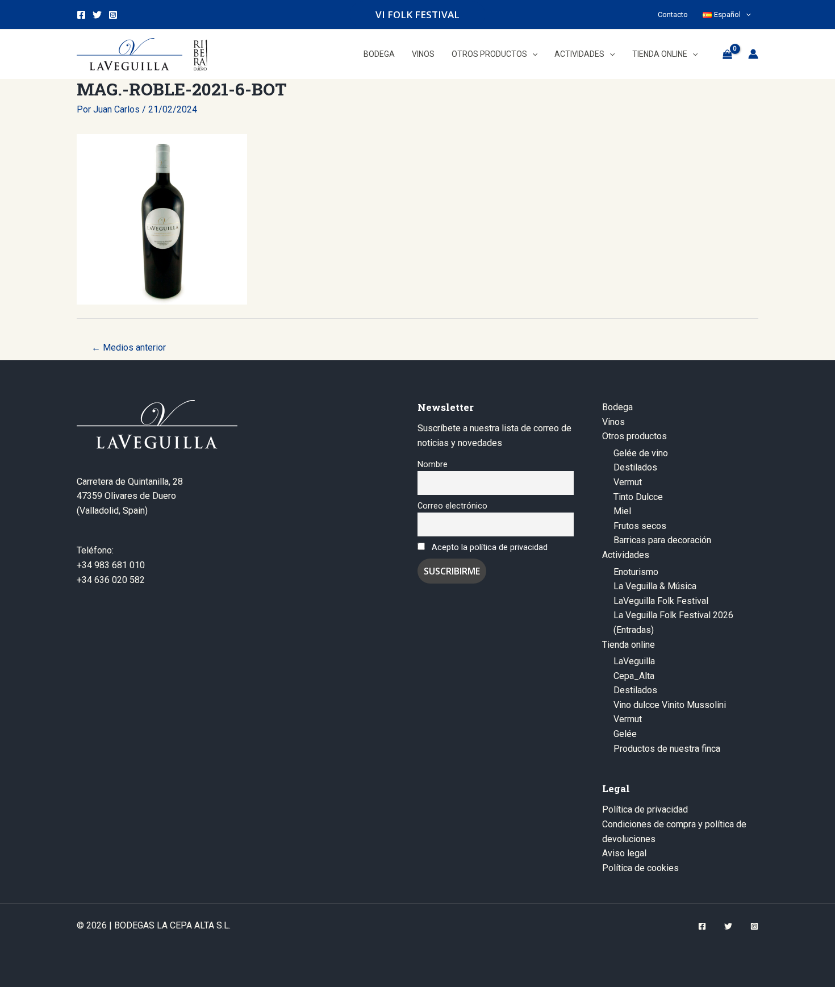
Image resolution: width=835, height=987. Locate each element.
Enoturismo (635, 572)
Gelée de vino (640, 453)
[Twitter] (97, 14)
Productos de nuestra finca (666, 748)
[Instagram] (113, 14)
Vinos (613, 422)
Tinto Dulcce (638, 497)
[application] (746, 14)
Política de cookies (640, 868)
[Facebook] (81, 14)
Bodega (617, 407)
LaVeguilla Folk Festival (660, 600)
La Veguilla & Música (654, 586)
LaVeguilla (634, 661)
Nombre (433, 464)
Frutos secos (639, 525)
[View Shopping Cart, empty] (727, 54)
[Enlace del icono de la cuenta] (753, 54)
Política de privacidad (645, 809)
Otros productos (634, 436)
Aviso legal (624, 853)
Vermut (627, 482)
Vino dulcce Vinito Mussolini (669, 704)
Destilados (635, 467)
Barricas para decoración (662, 540)
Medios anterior (128, 347)
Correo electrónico (452, 506)
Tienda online (628, 644)
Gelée (625, 733)
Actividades (625, 554)
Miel (622, 511)
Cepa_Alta (633, 676)
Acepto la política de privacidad (490, 547)
